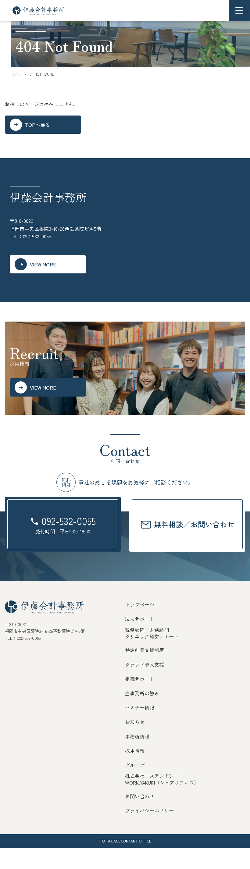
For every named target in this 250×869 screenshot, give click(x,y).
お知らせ (135, 721)
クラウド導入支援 (144, 664)
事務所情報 (137, 736)
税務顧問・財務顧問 (147, 629)
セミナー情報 (139, 707)
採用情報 (135, 750)
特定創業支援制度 (144, 650)
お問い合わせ (139, 796)
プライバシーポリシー (149, 810)
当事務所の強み (142, 693)
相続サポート (139, 678)
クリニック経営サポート (152, 636)
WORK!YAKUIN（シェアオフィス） (162, 782)
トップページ (139, 604)
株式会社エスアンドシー (152, 775)
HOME (15, 74)
